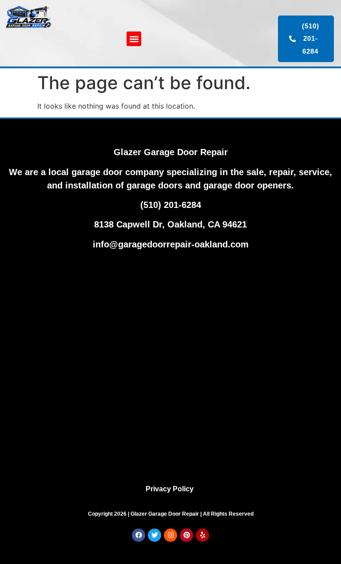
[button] (134, 38)
